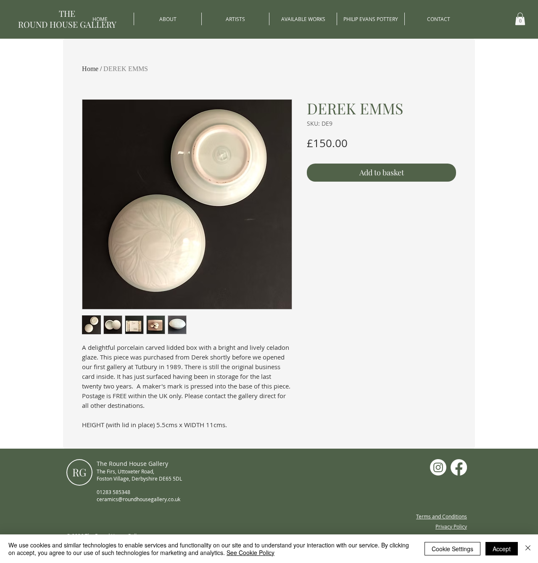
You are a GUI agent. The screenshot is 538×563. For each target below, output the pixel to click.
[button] (520, 19)
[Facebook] (459, 467)
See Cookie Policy (250, 552)
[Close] (528, 548)
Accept (502, 548)
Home (90, 68)
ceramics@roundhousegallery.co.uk (138, 499)
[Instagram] (438, 467)
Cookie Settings (452, 548)
